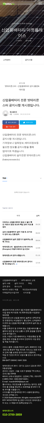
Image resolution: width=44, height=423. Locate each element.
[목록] (39, 112)
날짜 (38, 216)
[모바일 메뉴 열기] (40, 3)
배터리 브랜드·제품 (10, 289)
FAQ (30, 283)
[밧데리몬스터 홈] (14, 3)
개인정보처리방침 (29, 289)
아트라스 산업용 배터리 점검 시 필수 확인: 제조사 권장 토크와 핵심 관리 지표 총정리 (17, 224)
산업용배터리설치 (9, 280)
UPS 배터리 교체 (28, 280)
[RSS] (33, 208)
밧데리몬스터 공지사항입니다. (13, 255)
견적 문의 (6, 286)
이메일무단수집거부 (10, 293)
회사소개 (18, 286)
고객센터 (6, 60)
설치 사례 (6, 283)
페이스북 (16, 300)
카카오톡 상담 (7, 300)
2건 (11, 114)
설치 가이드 (19, 283)
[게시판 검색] (39, 208)
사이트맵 (26, 293)
